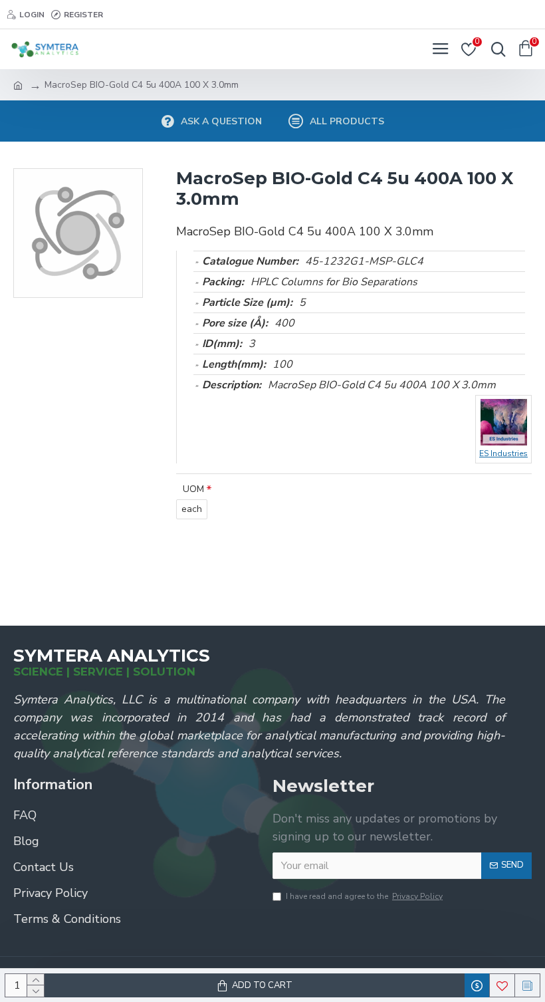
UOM (193, 489)
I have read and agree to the (364, 896)
